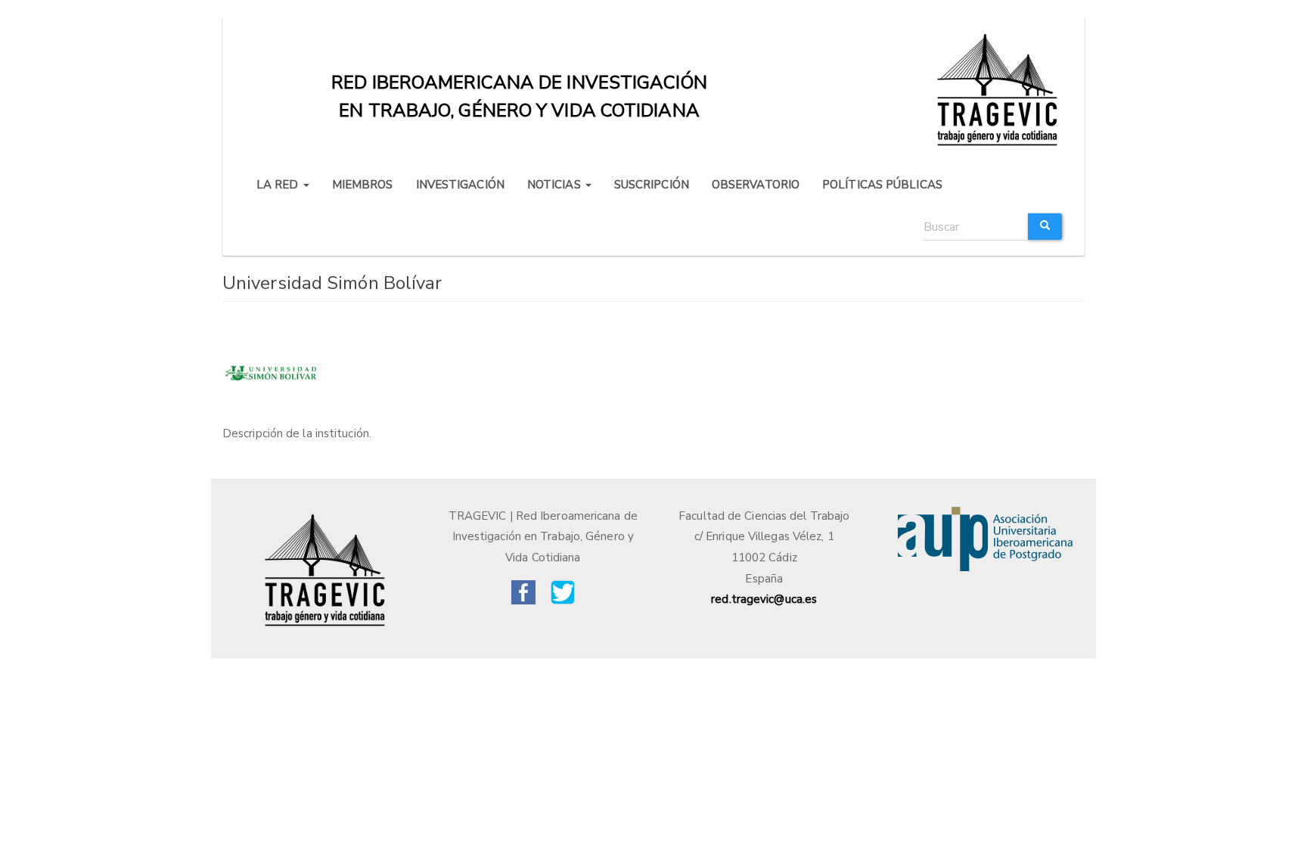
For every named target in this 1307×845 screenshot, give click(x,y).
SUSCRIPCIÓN (651, 184)
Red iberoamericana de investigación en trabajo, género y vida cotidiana (519, 85)
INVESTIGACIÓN (460, 184)
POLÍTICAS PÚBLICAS (882, 184)
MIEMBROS (362, 184)
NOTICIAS (555, 184)
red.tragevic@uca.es (764, 599)
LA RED (279, 184)
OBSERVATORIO (755, 184)
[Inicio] (999, 88)
